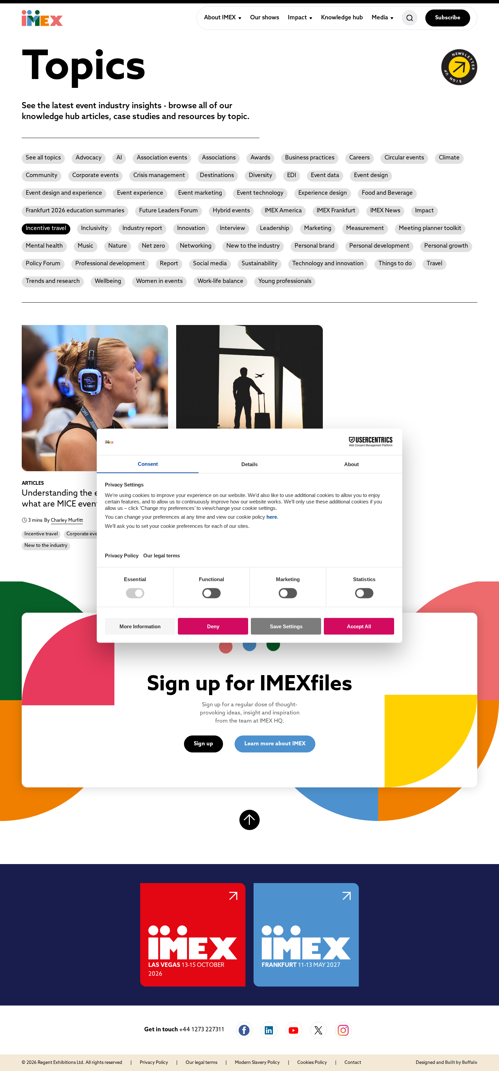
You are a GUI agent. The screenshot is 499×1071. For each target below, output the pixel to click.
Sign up (203, 744)
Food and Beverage (387, 193)
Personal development (379, 246)
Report (169, 264)
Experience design (322, 193)
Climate (449, 158)
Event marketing (200, 193)
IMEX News (385, 211)
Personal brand (314, 246)
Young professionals (284, 281)
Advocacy (88, 158)
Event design (371, 175)
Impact (424, 211)
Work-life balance (220, 281)
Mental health (44, 246)
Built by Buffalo (461, 1062)
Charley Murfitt (67, 520)
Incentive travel (46, 228)
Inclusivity (94, 228)
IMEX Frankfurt (336, 211)
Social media (210, 264)
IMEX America (283, 211)
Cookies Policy (312, 1062)
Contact (353, 1062)
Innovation (191, 228)
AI (119, 158)
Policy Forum (43, 264)
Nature (117, 246)
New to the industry (253, 246)
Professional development (110, 264)
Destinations (217, 175)
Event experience (140, 193)
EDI (291, 175)
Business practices (309, 158)
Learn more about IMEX (275, 744)
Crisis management (159, 175)
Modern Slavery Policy (257, 1062)
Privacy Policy (154, 1062)
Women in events (159, 281)
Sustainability (259, 264)
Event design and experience (64, 193)
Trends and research (53, 281)
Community (41, 175)
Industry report (142, 228)
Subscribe (447, 18)
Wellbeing (108, 281)
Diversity (260, 175)
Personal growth (446, 246)
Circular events (404, 158)
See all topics (43, 158)
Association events (162, 158)
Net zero (153, 246)
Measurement (365, 228)
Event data (325, 175)
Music (85, 246)
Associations (219, 158)
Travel (434, 264)
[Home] (42, 18)
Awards (260, 158)
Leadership (274, 228)
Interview (232, 228)
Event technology (260, 193)
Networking (195, 246)
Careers (359, 158)
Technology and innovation (328, 264)
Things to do (395, 264)
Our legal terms (201, 1062)
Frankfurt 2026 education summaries (75, 211)
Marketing (317, 228)
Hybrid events (231, 211)
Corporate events (95, 175)
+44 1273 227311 (201, 1030)
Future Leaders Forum (168, 211)
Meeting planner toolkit (430, 228)
